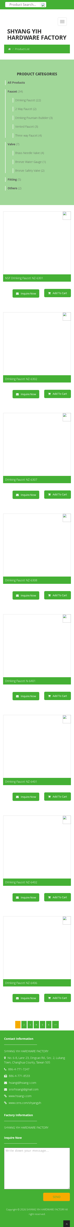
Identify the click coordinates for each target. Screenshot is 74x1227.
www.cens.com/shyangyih (25, 1103)
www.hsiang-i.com (20, 1096)
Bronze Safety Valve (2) (29, 170)
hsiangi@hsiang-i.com (22, 1083)
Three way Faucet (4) (28, 135)
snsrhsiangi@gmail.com (23, 1089)
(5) (14, 179)
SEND (56, 1197)
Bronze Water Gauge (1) (30, 162)
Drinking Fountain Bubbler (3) (34, 118)
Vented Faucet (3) (26, 126)
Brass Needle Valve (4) (29, 153)
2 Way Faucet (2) (25, 109)
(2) (14, 188)
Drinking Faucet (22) (28, 100)
